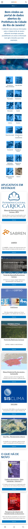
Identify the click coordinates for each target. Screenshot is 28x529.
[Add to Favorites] (14, 527)
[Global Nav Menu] (2, 2)
